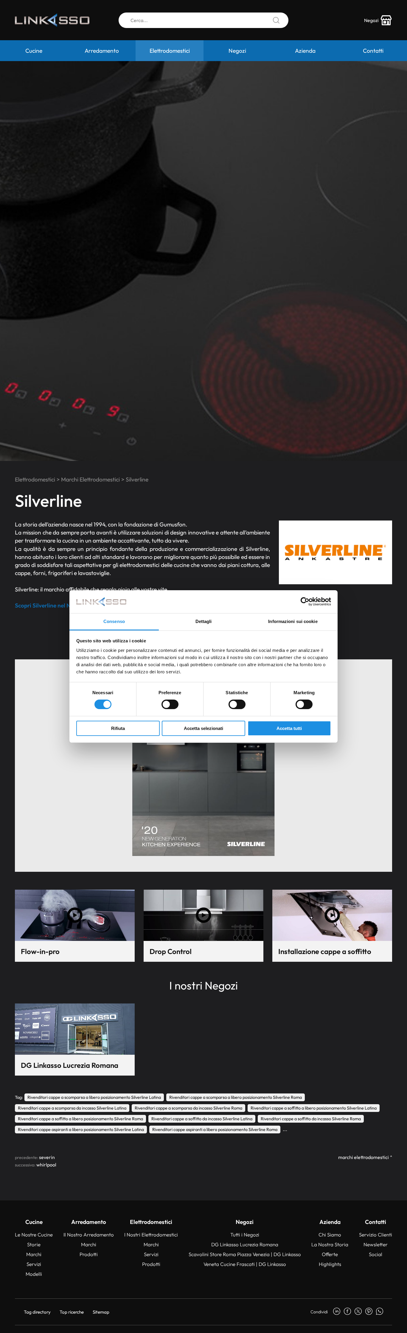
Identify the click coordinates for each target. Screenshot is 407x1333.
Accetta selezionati (203, 728)
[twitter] (358, 1312)
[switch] (169, 704)
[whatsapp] (379, 1312)
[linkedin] (336, 1312)
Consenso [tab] (114, 621)
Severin (47, 1157)
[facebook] (347, 1312)
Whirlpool (46, 1165)
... (285, 1129)
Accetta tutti (289, 728)
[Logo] (52, 20)
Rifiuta (118, 728)
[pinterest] (368, 1312)
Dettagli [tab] (203, 621)
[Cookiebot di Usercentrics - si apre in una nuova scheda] (305, 601)
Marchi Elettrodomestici (90, 479)
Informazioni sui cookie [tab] (292, 621)
